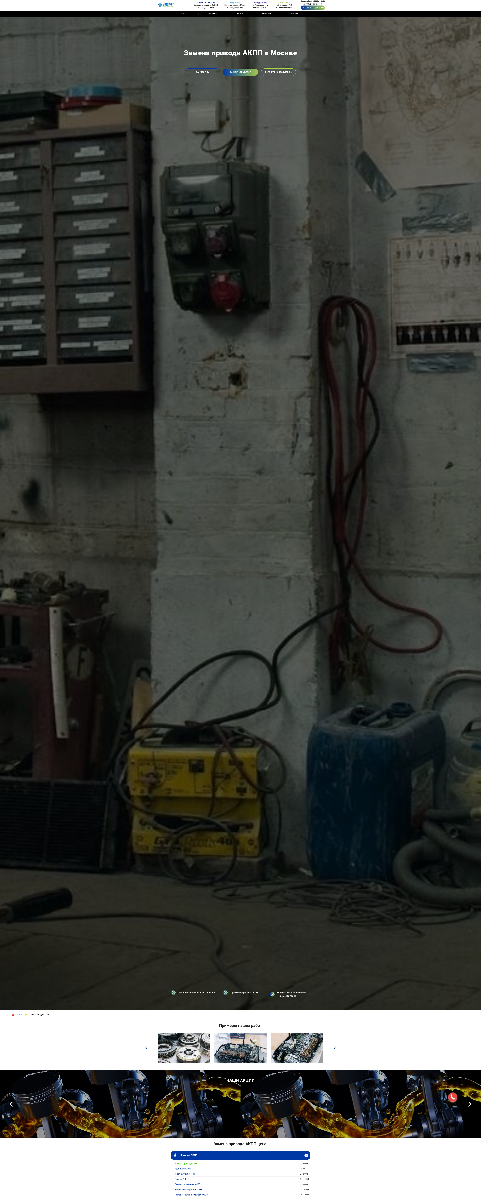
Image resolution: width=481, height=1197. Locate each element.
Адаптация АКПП (184, 1168)
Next (469, 1104)
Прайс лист (212, 14)
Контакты (294, 14)
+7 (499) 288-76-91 (206, 7)
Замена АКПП (182, 1179)
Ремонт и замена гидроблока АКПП (193, 1194)
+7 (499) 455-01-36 (235, 7)
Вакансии (266, 14)
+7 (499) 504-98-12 (284, 7)
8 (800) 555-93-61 (313, 4)
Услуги (182, 14)
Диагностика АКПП (185, 1174)
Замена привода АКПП (186, 1163)
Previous (11, 1104)
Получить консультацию (313, 8)
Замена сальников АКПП (188, 1184)
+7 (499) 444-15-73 (260, 7)
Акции (240, 14)
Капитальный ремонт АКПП (189, 1189)
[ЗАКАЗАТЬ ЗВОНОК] (452, 1097)
